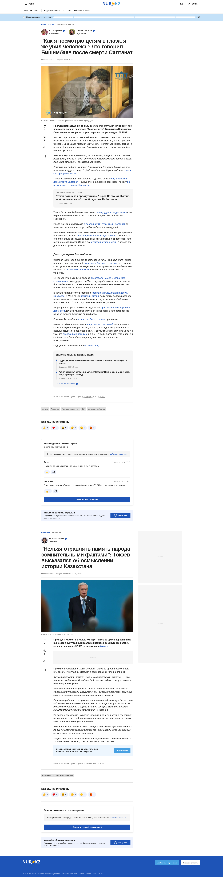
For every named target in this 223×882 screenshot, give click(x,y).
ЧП (64, 11)
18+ (83, 409)
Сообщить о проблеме (167, 863)
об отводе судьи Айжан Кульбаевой (96, 235)
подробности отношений (99, 324)
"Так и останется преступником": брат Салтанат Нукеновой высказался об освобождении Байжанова (93, 198)
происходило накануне (75, 334)
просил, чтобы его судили (91, 319)
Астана (45, 409)
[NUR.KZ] (111, 4)
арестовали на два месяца (105, 278)
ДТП (69, 11)
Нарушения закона (52, 11)
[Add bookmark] (45, 156)
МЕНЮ (31, 4)
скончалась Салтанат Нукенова (101, 263)
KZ (181, 4)
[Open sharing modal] (44, 147)
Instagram (122, 515)
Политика (45, 533)
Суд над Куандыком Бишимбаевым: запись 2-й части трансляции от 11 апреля (94, 362)
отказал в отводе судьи (104, 242)
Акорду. (103, 646)
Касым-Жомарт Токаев (63, 776)
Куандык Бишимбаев (70, 409)
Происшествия (30, 11)
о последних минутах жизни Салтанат (104, 224)
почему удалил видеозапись (111, 212)
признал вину (91, 345)
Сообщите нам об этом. (93, 396)
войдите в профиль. (118, 454)
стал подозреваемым (77, 269)
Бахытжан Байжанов (96, 409)
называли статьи (90, 296)
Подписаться (122, 750)
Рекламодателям (190, 863)
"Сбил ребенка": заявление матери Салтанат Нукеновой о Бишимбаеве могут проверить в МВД (94, 373)
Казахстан (55, 409)
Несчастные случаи (82, 11)
